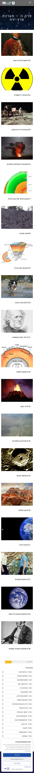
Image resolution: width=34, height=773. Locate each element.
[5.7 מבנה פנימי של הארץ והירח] (17, 182)
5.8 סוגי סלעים (25, 233)
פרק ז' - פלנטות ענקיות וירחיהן (24, 696)
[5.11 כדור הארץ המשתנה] (17, 321)
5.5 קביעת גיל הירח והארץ (20, 129)
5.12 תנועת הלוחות (23, 372)
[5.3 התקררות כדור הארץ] (17, 44)
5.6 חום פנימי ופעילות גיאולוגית (18, 164)
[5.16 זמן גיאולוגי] (17, 494)
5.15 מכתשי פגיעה (23, 475)
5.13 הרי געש (25, 406)
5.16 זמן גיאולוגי (24, 510)
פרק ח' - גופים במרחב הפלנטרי (24, 700)
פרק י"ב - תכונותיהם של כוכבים (24, 716)
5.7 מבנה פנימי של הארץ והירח (19, 199)
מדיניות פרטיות (27, 767)
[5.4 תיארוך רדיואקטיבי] (17, 79)
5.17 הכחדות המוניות (22, 579)
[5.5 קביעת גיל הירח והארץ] (17, 113)
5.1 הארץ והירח (24, 545)
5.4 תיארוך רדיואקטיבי (22, 95)
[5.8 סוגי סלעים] (17, 217)
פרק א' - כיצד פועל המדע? (25, 672)
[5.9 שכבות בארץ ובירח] (17, 252)
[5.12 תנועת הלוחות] (17, 355)
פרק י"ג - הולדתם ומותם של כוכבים (23, 720)
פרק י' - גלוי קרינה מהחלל (25, 708)
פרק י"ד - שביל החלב (26, 724)
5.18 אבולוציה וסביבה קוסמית (19, 648)
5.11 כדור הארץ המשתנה (21, 337)
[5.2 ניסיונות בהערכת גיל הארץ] (17, 598)
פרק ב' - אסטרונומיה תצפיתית (24, 676)
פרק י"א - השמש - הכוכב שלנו (24, 712)
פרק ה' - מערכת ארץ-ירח (26, 688)
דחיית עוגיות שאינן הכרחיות (17, 759)
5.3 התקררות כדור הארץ (21, 60)
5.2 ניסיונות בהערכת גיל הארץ (19, 614)
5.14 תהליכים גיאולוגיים (21, 441)
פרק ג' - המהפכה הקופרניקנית (24, 680)
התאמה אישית (17, 763)
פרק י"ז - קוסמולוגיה (27, 736)
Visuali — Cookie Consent (17, 769)
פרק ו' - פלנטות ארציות (26, 692)
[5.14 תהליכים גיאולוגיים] (17, 425)
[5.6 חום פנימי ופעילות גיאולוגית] (17, 148)
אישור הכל (17, 755)
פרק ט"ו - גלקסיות (27, 728)
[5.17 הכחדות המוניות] (17, 563)
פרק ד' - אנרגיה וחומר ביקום (25, 684)
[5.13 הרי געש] (17, 390)
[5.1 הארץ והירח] (17, 528)
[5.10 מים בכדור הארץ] (17, 286)
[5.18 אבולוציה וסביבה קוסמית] (17, 632)
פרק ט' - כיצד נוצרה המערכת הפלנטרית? (22, 704)
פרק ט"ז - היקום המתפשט (25, 732)
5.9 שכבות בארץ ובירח (22, 268)
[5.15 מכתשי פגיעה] (17, 459)
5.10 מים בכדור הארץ (22, 302)
